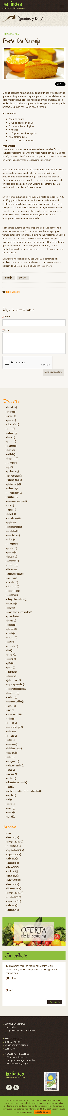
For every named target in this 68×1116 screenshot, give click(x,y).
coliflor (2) (11, 706)
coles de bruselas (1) (15, 766)
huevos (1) (11, 621)
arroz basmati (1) (14, 714)
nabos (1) (11, 757)
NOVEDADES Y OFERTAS (15, 1045)
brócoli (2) (11, 514)
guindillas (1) (12, 565)
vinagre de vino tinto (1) (17, 599)
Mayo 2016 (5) (13, 867)
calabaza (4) (12, 433)
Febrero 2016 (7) (14, 880)
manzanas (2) (12, 744)
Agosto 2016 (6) (14, 854)
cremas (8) (11, 416)
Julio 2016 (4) (12, 859)
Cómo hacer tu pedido (16, 1057)
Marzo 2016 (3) (13, 876)
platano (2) (12, 629)
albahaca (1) (12, 676)
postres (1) (12, 723)
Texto (5, 330)
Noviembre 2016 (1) (15, 842)
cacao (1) (11, 770)
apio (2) (10, 642)
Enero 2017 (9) (13, 837)
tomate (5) (12, 463)
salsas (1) (11, 540)
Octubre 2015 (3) (14, 897)
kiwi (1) (10, 651)
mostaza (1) (12, 604)
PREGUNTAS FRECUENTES (15, 1053)
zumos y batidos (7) (15, 574)
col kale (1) (11, 454)
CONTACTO (8, 1048)
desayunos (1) (13, 761)
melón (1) (11, 808)
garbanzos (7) (13, 471)
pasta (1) (11, 804)
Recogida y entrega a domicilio (20, 1060)
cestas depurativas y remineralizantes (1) (24, 791)
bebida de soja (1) (14, 749)
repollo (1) (11, 795)
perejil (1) (11, 667)
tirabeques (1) (13, 587)
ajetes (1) (11, 625)
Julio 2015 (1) (12, 906)
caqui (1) (10, 787)
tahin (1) (11, 719)
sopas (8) (11, 429)
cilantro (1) (12, 672)
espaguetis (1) (13, 591)
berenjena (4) (12, 459)
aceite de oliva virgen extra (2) (19, 612)
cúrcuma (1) (12, 774)
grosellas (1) (12, 582)
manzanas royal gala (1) (17, 501)
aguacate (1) (12, 646)
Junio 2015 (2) (13, 910)
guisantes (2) (13, 616)
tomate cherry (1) (14, 493)
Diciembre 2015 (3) (14, 888)
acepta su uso (42, 1112)
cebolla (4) (11, 510)
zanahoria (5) (12, 497)
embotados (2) (13, 535)
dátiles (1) (11, 778)
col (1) (10, 800)
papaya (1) (11, 659)
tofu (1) (10, 506)
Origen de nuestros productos (20, 1030)
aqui (42, 1108)
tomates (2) (12, 544)
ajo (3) (10, 467)
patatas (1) (12, 548)
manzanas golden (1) (15, 702)
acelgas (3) (12, 446)
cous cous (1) (12, 578)
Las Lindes (10, 1027)
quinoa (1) (11, 731)
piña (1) (10, 663)
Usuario (6, 316)
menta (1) (11, 812)
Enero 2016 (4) (13, 884)
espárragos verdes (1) (16, 685)
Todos (9, 833)
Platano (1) (12, 569)
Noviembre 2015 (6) (15, 893)
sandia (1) (11, 633)
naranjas (9, 277)
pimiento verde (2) (14, 527)
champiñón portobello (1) (17, 783)
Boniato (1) (12, 736)
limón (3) (11, 608)
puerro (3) (11, 412)
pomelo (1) (11, 655)
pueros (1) (11, 420)
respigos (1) (12, 753)
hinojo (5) (11, 450)
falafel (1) (11, 817)
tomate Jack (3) (14, 518)
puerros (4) (12, 552)
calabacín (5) (12, 489)
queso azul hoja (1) (15, 727)
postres (23, 277)
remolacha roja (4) (14, 476)
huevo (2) (11, 437)
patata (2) (11, 442)
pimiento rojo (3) (14, 484)
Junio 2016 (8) (13, 863)
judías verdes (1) (14, 680)
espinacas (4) (12, 595)
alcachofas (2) (13, 425)
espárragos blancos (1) (16, 689)
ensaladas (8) (12, 531)
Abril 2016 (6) (12, 871)
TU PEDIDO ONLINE (12, 1038)
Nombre (11, 978)
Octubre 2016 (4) (14, 846)
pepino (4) (11, 523)
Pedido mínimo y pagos (16, 1063)
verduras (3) (12, 697)
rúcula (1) (11, 740)
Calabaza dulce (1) (14, 480)
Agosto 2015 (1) (14, 901)
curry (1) (10, 710)
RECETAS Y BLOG (11, 1042)
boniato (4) (12, 407)
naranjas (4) (12, 638)
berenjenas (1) (13, 693)
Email (9, 990)
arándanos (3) (13, 561)
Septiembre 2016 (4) (15, 850)
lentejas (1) (12, 557)
